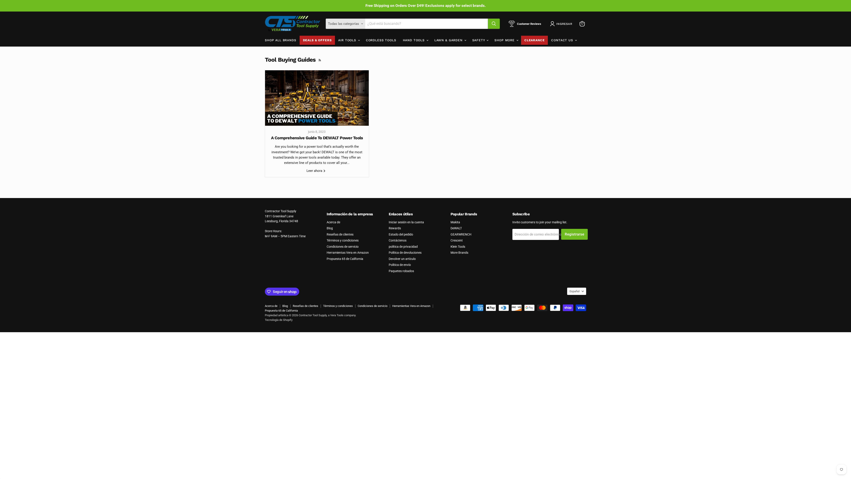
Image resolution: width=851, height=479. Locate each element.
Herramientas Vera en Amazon (348, 252)
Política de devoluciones (405, 252)
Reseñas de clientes (340, 234)
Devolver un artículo (402, 259)
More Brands (459, 252)
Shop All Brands (280, 40)
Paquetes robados (401, 271)
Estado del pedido (401, 234)
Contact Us (562, 40)
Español (575, 291)
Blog (330, 228)
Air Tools (347, 40)
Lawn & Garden (449, 40)
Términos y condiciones (343, 240)
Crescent (457, 240)
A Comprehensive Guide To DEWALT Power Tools (317, 137)
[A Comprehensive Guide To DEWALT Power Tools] (317, 98)
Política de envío (400, 265)
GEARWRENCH (461, 234)
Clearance (534, 40)
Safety (479, 40)
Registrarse (574, 234)
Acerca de (333, 222)
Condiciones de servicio (343, 246)
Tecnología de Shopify (279, 320)
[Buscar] (494, 24)
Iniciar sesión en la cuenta (406, 222)
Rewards (395, 228)
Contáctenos (397, 240)
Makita (455, 222)
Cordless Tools (381, 40)
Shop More (505, 40)
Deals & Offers (317, 40)
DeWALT (456, 228)
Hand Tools (414, 40)
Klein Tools (458, 246)
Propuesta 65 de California (345, 259)
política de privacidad (403, 246)
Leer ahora (314, 171)
